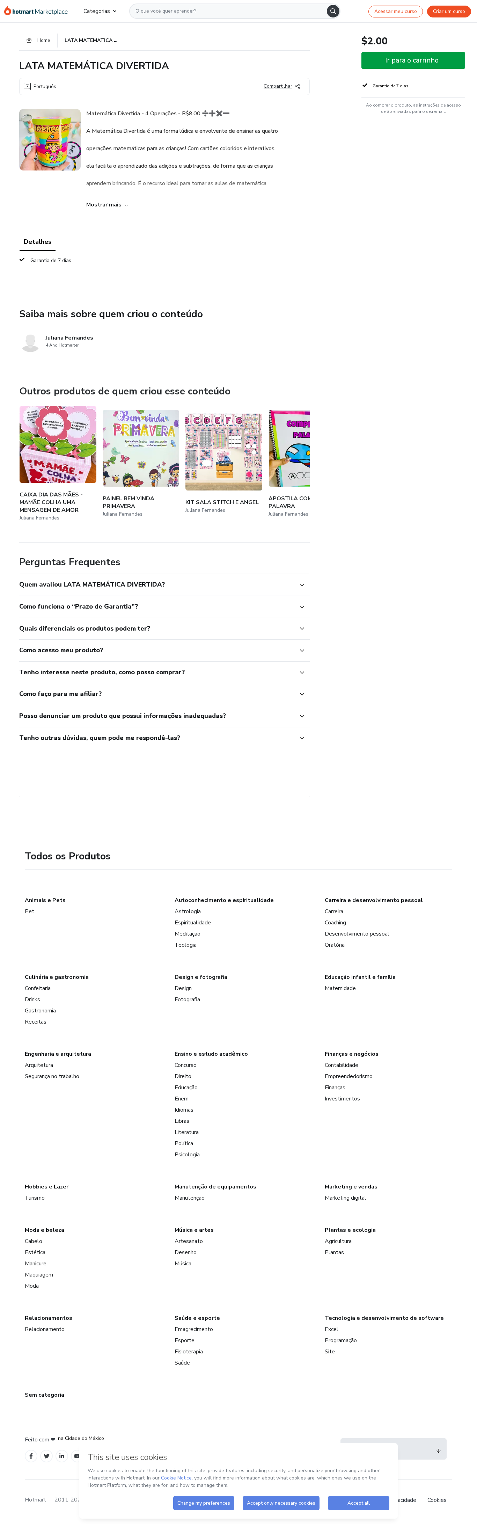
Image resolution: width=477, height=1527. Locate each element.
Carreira (334, 911)
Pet (29, 911)
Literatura (187, 1132)
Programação (341, 1340)
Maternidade (340, 988)
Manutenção (190, 1198)
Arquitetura (39, 1065)
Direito (183, 1076)
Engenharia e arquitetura (58, 1054)
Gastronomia (40, 1011)
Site (330, 1351)
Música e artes (194, 1230)
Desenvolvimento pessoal (357, 934)
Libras (182, 1121)
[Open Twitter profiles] (46, 1456)
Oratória (335, 945)
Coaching (335, 922)
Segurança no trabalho (52, 1076)
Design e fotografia (201, 977)
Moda (32, 1286)
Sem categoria (44, 1395)
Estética (35, 1252)
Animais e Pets (45, 900)
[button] (156, 585)
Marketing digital (345, 1198)
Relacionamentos (48, 1318)
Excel (331, 1329)
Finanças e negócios (352, 1054)
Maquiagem (39, 1275)
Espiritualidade (193, 922)
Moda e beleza (44, 1230)
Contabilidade (341, 1065)
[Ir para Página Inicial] (38, 11)
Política (184, 1143)
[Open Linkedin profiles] (62, 1456)
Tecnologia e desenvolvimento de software (384, 1318)
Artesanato (189, 1241)
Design (183, 988)
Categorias (96, 11)
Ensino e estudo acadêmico (211, 1054)
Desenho (186, 1252)
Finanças (335, 1087)
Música (183, 1263)
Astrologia (188, 911)
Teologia (186, 945)
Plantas (334, 1252)
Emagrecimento (194, 1329)
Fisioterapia (189, 1351)
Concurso (186, 1065)
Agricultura (338, 1241)
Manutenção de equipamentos (215, 1187)
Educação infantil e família (360, 977)
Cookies (437, 1500)
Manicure (35, 1263)
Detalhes (37, 242)
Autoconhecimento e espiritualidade (224, 900)
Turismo (35, 1198)
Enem (182, 1099)
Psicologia (187, 1154)
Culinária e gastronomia (57, 977)
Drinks (32, 999)
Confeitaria (38, 988)
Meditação (187, 934)
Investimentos (342, 1099)
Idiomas (184, 1110)
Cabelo (33, 1241)
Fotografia (187, 999)
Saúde (182, 1363)
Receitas (35, 1022)
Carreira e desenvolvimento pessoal (374, 900)
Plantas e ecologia (350, 1230)
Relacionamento (45, 1329)
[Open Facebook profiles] (31, 1456)
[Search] (333, 11)
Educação (186, 1087)
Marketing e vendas (351, 1187)
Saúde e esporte (197, 1318)
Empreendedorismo (349, 1076)
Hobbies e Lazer (46, 1187)
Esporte (185, 1340)
